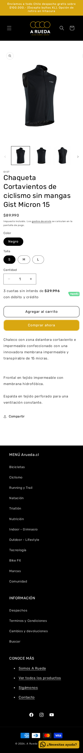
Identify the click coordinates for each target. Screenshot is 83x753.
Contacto (27, 697)
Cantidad (10, 270)
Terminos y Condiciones (28, 621)
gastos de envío (41, 221)
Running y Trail (21, 488)
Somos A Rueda (32, 668)
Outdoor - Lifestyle (24, 540)
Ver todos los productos (40, 678)
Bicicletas (17, 467)
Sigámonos (28, 688)
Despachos (18, 610)
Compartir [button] (16, 416)
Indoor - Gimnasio (23, 529)
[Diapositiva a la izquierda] (5, 157)
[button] (9, 28)
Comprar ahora (41, 325)
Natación (16, 498)
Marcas (15, 571)
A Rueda (32, 743)
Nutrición (16, 519)
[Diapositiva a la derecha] (78, 157)
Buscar (15, 641)
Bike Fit (15, 560)
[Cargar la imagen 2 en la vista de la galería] (41, 155)
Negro (13, 241)
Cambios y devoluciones (28, 631)
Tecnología (18, 550)
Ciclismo (16, 477)
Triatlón (15, 508)
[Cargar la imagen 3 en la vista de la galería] (62, 155)
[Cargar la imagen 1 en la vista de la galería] (20, 155)
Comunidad (18, 581)
